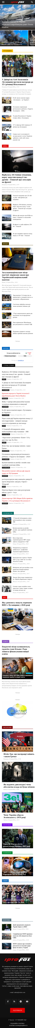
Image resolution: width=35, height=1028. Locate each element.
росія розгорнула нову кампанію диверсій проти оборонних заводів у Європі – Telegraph (17, 481)
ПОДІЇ (15, 360)
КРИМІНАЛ (18, 358)
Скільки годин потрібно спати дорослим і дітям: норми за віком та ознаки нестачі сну (22, 588)
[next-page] (6, 507)
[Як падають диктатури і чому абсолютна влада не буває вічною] (17, 772)
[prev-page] (3, 507)
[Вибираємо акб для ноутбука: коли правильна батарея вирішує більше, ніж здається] (6, 570)
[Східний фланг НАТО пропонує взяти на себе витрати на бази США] (6, 936)
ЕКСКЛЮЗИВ (29, 357)
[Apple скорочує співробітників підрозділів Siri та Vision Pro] (17, 866)
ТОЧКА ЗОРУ (29, 362)
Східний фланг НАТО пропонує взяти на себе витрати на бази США (22, 935)
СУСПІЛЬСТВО (28, 361)
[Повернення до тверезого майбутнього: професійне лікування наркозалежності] (6, 550)
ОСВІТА (8, 360)
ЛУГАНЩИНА (7, 51)
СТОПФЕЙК (17, 361)
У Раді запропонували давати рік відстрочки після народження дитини (22, 315)
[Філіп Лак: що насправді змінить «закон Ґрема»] (17, 741)
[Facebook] (8, 1001)
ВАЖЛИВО (16, 356)
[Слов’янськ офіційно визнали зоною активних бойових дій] (6, 306)
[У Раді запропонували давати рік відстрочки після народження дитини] (6, 316)
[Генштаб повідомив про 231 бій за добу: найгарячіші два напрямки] (6, 198)
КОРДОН (10, 358)
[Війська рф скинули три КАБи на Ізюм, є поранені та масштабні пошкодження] (6, 218)
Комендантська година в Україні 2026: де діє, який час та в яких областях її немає (22, 559)
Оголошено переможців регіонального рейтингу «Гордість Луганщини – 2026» (23, 109)
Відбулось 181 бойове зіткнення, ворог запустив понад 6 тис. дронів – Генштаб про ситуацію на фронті (16, 178)
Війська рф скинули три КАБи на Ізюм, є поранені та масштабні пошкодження (22, 217)
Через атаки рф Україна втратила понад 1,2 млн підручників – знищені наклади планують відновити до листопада (17, 421)
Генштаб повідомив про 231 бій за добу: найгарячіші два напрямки (22, 197)
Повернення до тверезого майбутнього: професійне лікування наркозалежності (21, 549)
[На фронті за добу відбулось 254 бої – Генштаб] (6, 227)
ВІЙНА (5, 146)
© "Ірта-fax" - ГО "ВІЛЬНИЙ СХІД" (17, 1020)
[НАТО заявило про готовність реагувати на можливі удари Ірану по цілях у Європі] (6, 946)
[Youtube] (27, 1001)
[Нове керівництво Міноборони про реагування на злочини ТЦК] (6, 325)
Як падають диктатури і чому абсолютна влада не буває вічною (19, 785)
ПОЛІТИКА (23, 360)
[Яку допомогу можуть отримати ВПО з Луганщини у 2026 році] (17, 619)
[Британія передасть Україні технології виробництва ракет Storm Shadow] (17, 17)
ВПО (10, 357)
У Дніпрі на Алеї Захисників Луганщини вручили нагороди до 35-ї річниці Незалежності (17, 82)
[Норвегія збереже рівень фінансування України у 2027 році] (17, 838)
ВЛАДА (5, 244)
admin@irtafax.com (19, 992)
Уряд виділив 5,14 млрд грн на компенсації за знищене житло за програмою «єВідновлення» (23, 297)
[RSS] (14, 1001)
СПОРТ (31, 360)
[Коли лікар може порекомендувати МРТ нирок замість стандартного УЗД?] (6, 540)
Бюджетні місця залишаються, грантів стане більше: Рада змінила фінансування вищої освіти (16, 650)
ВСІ (9, 356)
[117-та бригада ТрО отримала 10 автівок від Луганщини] (6, 127)
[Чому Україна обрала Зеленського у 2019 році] (17, 802)
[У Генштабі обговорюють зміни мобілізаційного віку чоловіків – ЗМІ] (6, 520)
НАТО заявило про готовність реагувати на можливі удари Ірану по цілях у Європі (22, 945)
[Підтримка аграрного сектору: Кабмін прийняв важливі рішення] (6, 334)
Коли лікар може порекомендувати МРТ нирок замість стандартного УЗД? (21, 539)
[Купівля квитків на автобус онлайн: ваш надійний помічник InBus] (6, 530)
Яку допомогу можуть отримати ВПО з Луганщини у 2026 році (17, 603)
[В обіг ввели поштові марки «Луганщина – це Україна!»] (6, 100)
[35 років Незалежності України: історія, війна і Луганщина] (6, 118)
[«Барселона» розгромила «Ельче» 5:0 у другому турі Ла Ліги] (17, 894)
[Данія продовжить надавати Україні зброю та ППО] (6, 927)
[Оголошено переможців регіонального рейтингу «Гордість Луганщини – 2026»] (6, 109)
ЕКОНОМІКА (18, 357)
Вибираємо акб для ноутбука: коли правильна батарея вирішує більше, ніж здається (23, 569)
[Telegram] (20, 1001)
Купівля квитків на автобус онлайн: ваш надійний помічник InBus (22, 530)
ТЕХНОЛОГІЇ (19, 362)
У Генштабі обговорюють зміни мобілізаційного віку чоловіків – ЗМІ (22, 520)
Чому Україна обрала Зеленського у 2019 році (15, 816)
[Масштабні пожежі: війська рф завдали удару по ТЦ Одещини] (14, 38)
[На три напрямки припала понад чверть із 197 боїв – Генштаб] (6, 236)
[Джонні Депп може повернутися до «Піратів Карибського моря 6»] (6, 580)
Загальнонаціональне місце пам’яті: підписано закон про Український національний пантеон (15, 276)
